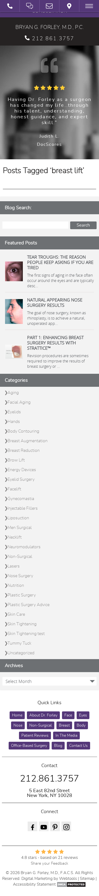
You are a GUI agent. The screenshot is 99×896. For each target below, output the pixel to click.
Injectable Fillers (22, 508)
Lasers (13, 566)
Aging (13, 393)
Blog (58, 746)
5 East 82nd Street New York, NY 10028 (49, 793)
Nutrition (15, 585)
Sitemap (87, 878)
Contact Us (78, 746)
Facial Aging (19, 402)
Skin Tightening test (26, 634)
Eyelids (14, 412)
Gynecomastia (20, 499)
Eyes (83, 715)
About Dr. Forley (43, 715)
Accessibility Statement (34, 884)
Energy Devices (21, 470)
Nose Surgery (20, 576)
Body (81, 725)
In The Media (66, 735)
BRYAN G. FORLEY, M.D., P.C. (49, 27)
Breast (64, 725)
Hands (13, 422)
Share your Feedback (49, 863)
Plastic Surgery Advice (28, 605)
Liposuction (18, 518)
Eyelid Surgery (21, 479)
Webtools (68, 878)
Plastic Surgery (21, 595)
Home (17, 715)
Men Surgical (19, 528)
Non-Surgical (19, 557)
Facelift (14, 489)
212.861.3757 (53, 38)
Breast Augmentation (27, 441)
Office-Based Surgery (29, 746)
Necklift (14, 537)
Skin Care (16, 614)
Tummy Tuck (19, 643)
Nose (17, 725)
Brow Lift (16, 460)
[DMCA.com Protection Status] (71, 884)
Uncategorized (20, 653)
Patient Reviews (35, 735)
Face (68, 715)
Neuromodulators (24, 547)
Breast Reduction (23, 450)
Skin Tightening (22, 624)
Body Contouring (23, 431)
